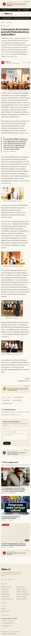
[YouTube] (6, 579)
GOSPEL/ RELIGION (21, 599)
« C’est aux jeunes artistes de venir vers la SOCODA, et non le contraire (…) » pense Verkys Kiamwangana (13, 489)
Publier (6, 443)
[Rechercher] (28, 14)
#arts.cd (9, 397)
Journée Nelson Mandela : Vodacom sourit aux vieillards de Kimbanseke (13, 544)
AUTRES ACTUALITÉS (7, 599)
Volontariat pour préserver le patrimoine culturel (10, 517)
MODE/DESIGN (5, 594)
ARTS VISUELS (5, 589)
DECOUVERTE (5, 596)
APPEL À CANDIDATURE (22, 594)
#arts (3, 397)
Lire (27, 520)
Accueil (3, 22)
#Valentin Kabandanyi (7, 403)
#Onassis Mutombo (16, 400)
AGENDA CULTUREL (21, 591)
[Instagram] (9, 579)
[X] (12, 579)
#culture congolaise (18, 397)
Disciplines (8, 22)
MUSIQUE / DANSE (6, 587)
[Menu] (2, 14)
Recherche (3, 608)
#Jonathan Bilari (6, 400)
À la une (3, 606)
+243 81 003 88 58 (7, 623)
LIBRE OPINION (20, 587)
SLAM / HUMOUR (21, 596)
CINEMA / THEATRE (21, 589)
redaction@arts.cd (7, 625)
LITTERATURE (5, 591)
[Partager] (28, 62)
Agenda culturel (5, 611)
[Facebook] (2, 579)
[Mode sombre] (24, 14)
